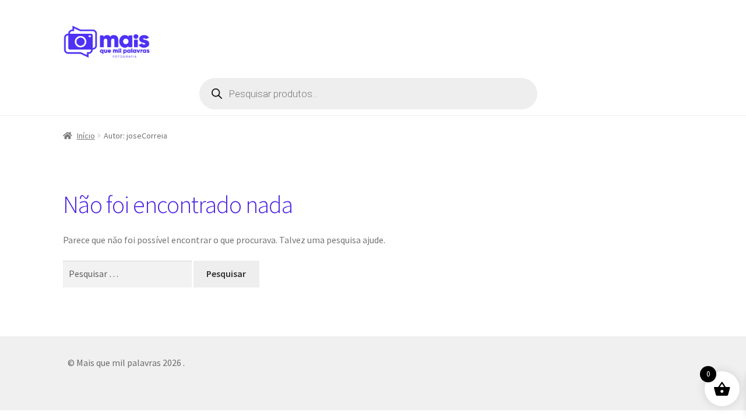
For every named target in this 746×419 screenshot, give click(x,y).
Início (86, 135)
